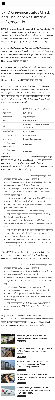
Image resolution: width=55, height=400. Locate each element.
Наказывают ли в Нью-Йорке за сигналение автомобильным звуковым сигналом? (35, 377)
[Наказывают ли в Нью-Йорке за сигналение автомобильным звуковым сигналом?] (8, 378)
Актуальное (21, 341)
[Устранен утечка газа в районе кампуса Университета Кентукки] (8, 339)
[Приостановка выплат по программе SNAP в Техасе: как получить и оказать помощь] (8, 352)
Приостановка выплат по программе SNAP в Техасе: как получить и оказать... (34, 351)
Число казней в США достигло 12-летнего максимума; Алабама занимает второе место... (33, 364)
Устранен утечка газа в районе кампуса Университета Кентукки (32, 336)
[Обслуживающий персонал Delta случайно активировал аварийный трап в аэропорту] (8, 391)
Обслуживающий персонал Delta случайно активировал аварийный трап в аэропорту (33, 390)
